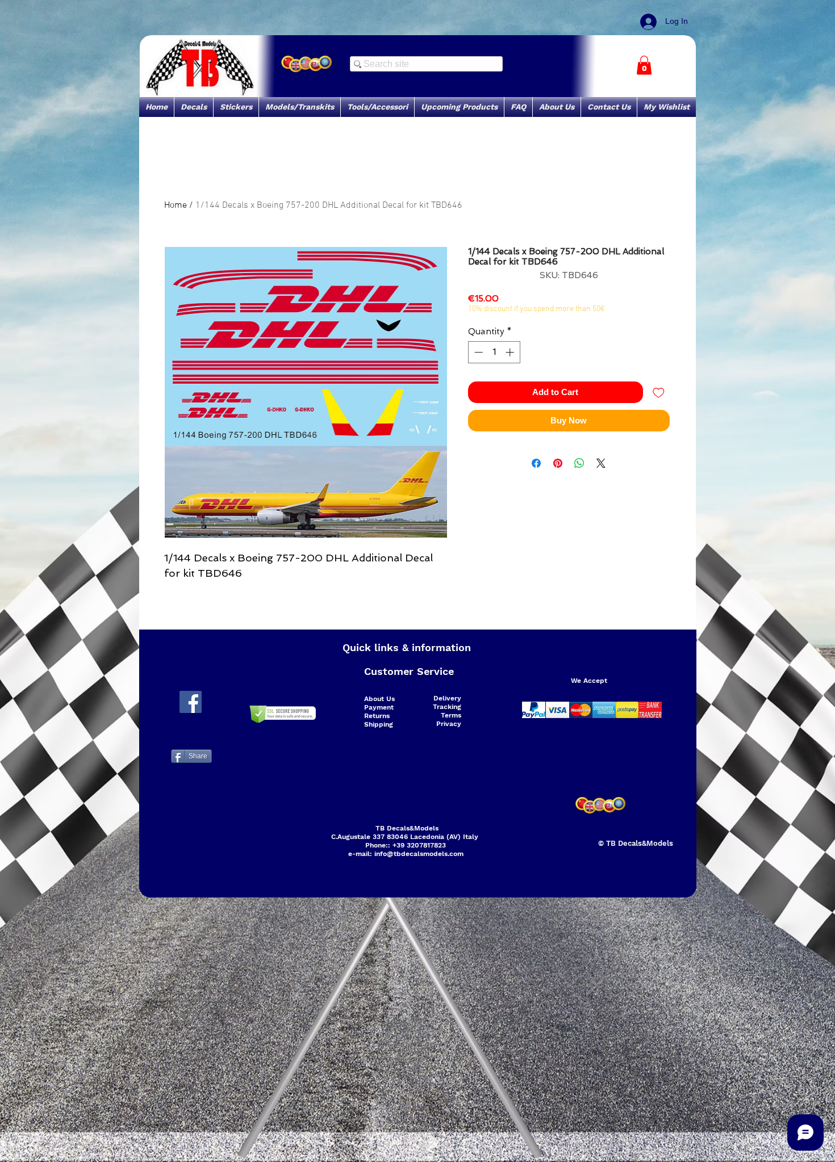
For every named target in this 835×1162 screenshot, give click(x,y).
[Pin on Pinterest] (558, 463)
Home (175, 205)
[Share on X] (601, 463)
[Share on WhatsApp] (579, 463)
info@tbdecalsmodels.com (419, 854)
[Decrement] (477, 352)
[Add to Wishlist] (659, 392)
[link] (644, 65)
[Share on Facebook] (536, 463)
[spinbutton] (494, 352)
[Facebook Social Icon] (190, 702)
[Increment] (511, 352)
